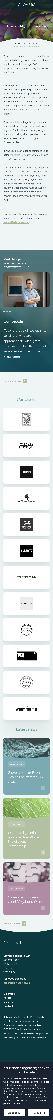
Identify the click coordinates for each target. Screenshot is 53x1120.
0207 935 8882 (17, 978)
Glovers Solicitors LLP (16, 955)
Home (18, 43)
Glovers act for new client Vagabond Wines (25, 899)
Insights (8, 1001)
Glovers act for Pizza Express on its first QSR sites (26, 776)
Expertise (29, 43)
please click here (11, 1103)
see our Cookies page (31, 1097)
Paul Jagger (12, 259)
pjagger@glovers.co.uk (16, 266)
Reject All (39, 1112)
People (7, 997)
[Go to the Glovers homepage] (26, 4)
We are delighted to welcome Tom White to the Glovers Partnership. (25, 839)
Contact (8, 1006)
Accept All (14, 1112)
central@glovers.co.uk (16, 221)
